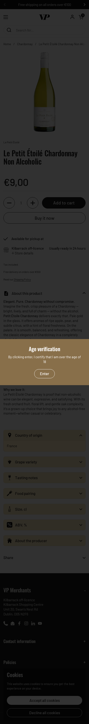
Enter (44, 373)
